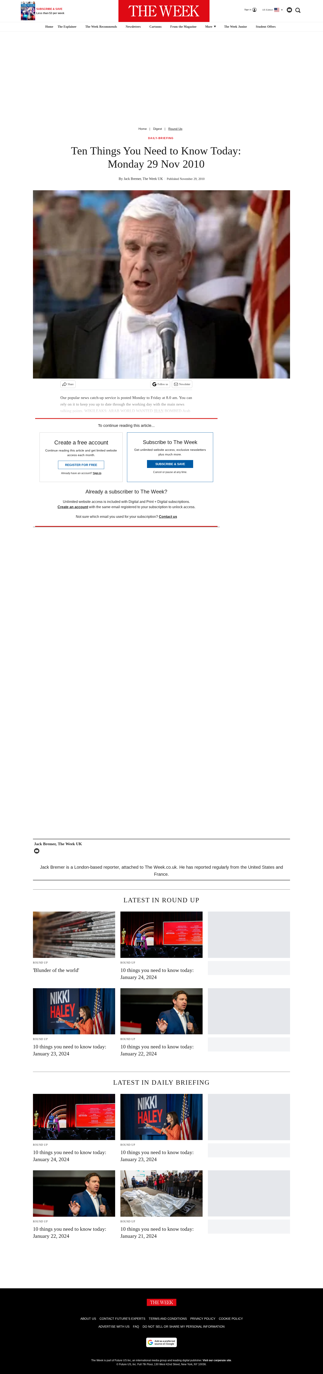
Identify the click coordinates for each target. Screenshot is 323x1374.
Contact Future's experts (122, 1318)
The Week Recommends (101, 26)
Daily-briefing (161, 138)
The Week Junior (235, 26)
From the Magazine (183, 26)
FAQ (136, 1326)
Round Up (175, 129)
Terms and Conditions (168, 1318)
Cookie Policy (231, 1318)
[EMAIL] (38, 851)
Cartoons (155, 26)
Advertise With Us (113, 1326)
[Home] (48, 27)
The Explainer (67, 26)
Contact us (168, 516)
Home (142, 129)
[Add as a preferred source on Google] (161, 1342)
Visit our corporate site (217, 1360)
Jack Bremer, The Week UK (143, 179)
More (209, 26)
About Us (88, 1318)
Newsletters (133, 26)
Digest (157, 129)
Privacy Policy (202, 1318)
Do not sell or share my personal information (184, 1326)
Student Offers (266, 26)
